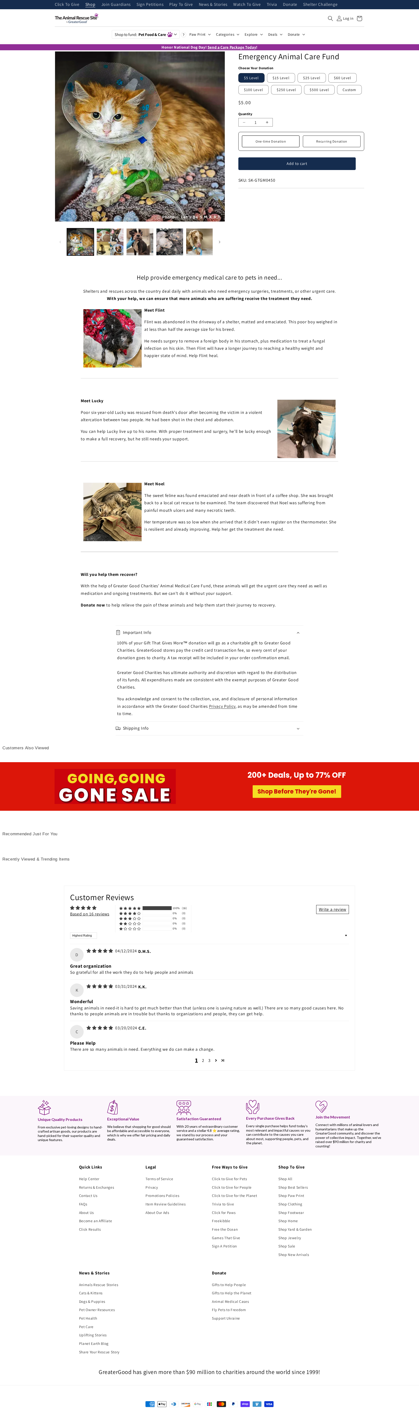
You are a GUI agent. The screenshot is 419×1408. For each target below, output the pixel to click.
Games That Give (226, 1237)
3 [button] (209, 1060)
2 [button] (203, 1060)
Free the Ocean (225, 1229)
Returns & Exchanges (96, 1187)
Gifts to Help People (229, 1284)
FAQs (83, 1204)
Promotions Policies (162, 1195)
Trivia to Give (223, 1204)
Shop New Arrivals (293, 1254)
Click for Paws (223, 1212)
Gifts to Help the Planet (231, 1292)
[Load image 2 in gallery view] (110, 242)
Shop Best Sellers (293, 1187)
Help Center (89, 1178)
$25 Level (311, 77)
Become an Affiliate (95, 1220)
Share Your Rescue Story (99, 1351)
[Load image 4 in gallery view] (169, 242)
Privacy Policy (222, 706)
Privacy (151, 1187)
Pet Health (88, 1318)
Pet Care (86, 1326)
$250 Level (286, 89)
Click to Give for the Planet (234, 1195)
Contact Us (88, 1195)
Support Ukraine (226, 1318)
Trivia (272, 4)
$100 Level (253, 89)
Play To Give (181, 4)
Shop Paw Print (291, 1195)
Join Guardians (116, 4)
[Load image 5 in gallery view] (199, 242)
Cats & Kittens (91, 1292)
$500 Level (319, 89)
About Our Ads (157, 1212)
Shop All (285, 1178)
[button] (330, 18)
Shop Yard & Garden (295, 1229)
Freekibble (221, 1220)
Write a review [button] (332, 909)
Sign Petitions (150, 4)
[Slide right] (219, 242)
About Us (86, 1212)
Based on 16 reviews (89, 914)
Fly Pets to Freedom (229, 1309)
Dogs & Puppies (92, 1301)
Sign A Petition (224, 1246)
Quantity (245, 113)
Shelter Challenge (320, 4)
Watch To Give (247, 4)
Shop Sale (286, 1246)
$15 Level (281, 77)
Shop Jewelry (289, 1237)
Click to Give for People (232, 1187)
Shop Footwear (291, 1212)
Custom (349, 89)
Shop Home (288, 1220)
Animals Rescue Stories (98, 1284)
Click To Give (67, 4)
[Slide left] (60, 242)
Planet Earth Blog (94, 1343)
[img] (100, 951)
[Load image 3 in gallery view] (139, 242)
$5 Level (251, 77)
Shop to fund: (140, 34)
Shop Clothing (290, 1204)
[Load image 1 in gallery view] (80, 242)
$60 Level (342, 77)
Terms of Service (159, 1178)
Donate (290, 4)
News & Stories (213, 4)
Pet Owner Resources (97, 1309)
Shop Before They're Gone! (297, 791)
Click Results (90, 1229)
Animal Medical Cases (230, 1301)
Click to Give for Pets (229, 1178)
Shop (90, 4)
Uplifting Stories (93, 1334)
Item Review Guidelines (165, 1204)
